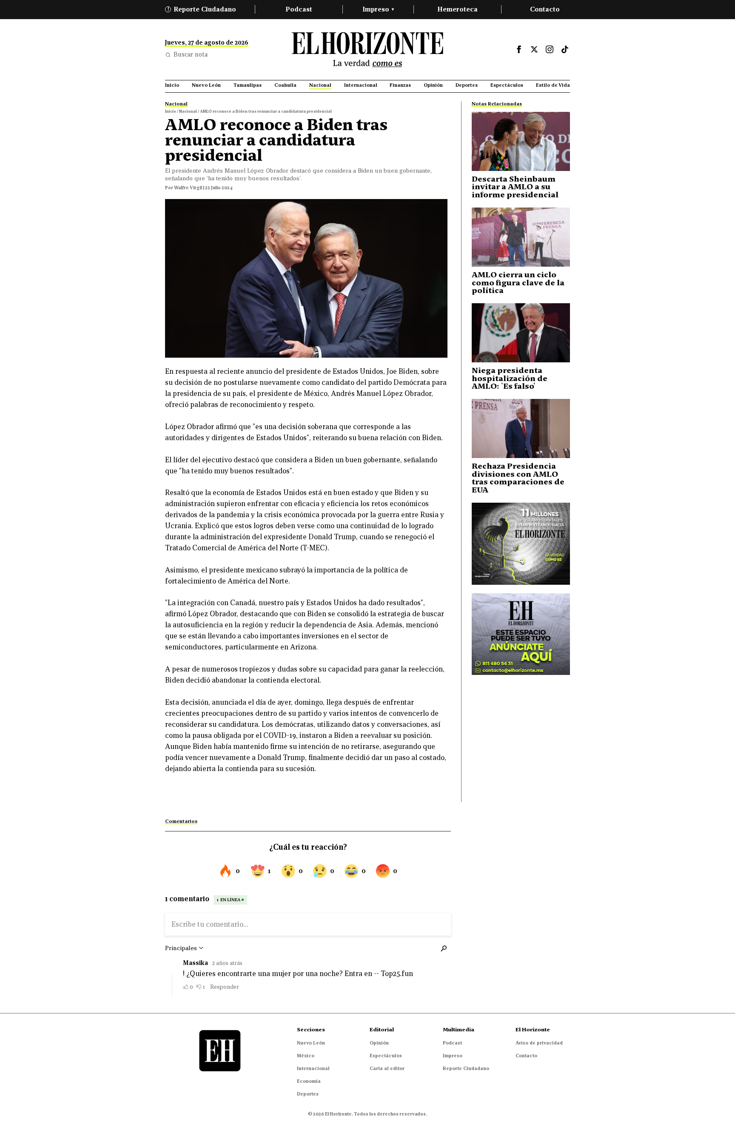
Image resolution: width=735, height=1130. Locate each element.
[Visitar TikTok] (565, 49)
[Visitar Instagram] (549, 49)
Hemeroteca (457, 9)
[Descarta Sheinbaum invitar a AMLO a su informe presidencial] (521, 141)
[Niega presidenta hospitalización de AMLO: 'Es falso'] (521, 332)
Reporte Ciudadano (202, 9)
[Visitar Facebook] (519, 49)
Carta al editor (387, 1068)
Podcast (298, 9)
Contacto (545, 9)
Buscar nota (191, 54)
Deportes (308, 1094)
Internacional (313, 1068)
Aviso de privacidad (539, 1043)
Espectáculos (386, 1056)
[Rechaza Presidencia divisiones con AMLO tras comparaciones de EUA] (521, 428)
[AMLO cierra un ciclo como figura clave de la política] (521, 237)
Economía (309, 1081)
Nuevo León (311, 1043)
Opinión (379, 1043)
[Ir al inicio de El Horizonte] (367, 49)
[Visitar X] (534, 49)
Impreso (378, 9)
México (305, 1056)
